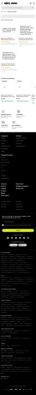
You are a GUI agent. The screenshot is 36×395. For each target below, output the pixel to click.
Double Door (20, 310)
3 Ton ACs (11, 266)
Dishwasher (25, 308)
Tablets (3, 345)
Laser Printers (4, 371)
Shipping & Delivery (22, 186)
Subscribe (18, 230)
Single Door (12, 310)
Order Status (5, 195)
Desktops (26, 367)
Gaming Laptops (18, 367)
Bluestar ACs (4, 256)
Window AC (20, 302)
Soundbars (26, 295)
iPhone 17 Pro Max (5, 162)
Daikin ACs (18, 254)
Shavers (10, 338)
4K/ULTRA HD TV (20, 279)
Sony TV (30, 277)
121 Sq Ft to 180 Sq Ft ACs (19, 270)
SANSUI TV (3, 277)
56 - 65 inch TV (24, 283)
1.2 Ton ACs (23, 262)
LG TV (24, 277)
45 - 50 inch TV (4, 283)
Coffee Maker (4, 319)
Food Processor (20, 319)
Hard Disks (8, 362)
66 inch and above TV (6, 285)
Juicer (23, 321)
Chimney (19, 317)
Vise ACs (3, 254)
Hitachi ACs (4, 258)
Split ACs (12, 260)
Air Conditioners (5, 302)
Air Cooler (3, 170)
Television (3, 138)
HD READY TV (9, 281)
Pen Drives (28, 360)
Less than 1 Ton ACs (6, 262)
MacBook (9, 367)
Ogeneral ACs (4, 260)
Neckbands (17, 330)
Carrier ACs (29, 256)
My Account (19, 188)
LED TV (3, 291)
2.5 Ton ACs (4, 266)
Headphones (25, 330)
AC (1, 167)
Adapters (3, 352)
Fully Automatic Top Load (19, 304)
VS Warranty (19, 143)
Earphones (3, 332)
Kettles (21, 323)
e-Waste (3, 188)
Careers (3, 186)
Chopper (26, 317)
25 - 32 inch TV (19, 281)
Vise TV (10, 277)
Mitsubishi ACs (20, 256)
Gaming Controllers (16, 295)
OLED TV (12, 279)
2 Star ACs (18, 266)
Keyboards (9, 358)
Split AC (13, 302)
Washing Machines (5, 146)
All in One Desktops (6, 369)
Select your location (12, 11)
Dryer (19, 308)
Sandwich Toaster (19, 325)
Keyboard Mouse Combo (20, 358)
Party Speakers (4, 148)
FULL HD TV (30, 279)
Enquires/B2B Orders (20, 146)
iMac (14, 369)
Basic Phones (19, 350)
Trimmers (3, 338)
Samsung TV (17, 277)
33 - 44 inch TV (28, 281)
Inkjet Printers (26, 369)
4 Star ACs (3, 268)
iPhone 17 (3, 157)
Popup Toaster (9, 325)
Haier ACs (30, 258)
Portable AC (28, 302)
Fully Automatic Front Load (22, 306)
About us (4, 184)
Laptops (3, 143)
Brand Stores (19, 201)
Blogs (3, 193)
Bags (29, 358)
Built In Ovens (12, 317)
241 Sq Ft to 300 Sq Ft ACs (23, 272)
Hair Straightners (26, 338)
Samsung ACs (22, 258)
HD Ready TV (10, 291)
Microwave (27, 323)
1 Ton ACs (15, 262)
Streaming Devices (13, 293)
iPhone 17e (3, 165)
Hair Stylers (17, 338)
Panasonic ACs (13, 258)
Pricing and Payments (6, 201)
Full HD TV (3, 293)
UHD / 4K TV (24, 291)
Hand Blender (4, 321)
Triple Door (28, 310)
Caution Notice (19, 206)
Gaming (3, 151)
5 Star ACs (11, 268)
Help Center (19, 184)
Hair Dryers (4, 340)
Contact (3, 191)
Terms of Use (19, 204)
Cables (26, 350)
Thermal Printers (24, 371)
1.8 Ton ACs (12, 264)
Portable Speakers (12, 332)
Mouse (2, 358)
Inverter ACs (29, 268)
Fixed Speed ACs (20, 268)
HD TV (2, 281)
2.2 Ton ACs (27, 264)
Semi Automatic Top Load (7, 306)
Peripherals (21, 360)
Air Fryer (28, 319)
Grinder (15, 323)
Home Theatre (4, 297)
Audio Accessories (24, 293)
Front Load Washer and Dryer (8, 308)
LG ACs (24, 254)
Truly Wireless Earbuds (6, 330)
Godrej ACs (12, 256)
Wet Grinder (29, 325)
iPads (8, 345)
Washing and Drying (6, 304)
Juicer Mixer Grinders (6, 323)
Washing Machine (5, 178)
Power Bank (10, 352)
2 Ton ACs (19, 264)
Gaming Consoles (5, 295)
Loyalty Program (19, 140)
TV (1, 173)
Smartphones (4, 350)
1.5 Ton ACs (4, 264)
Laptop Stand (12, 360)
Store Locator (4, 204)
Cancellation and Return (21, 138)
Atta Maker (3, 317)
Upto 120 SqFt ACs (5, 270)
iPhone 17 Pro (4, 160)
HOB (19, 321)
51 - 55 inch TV (14, 283)
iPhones (12, 350)
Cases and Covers (20, 352)
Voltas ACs (10, 254)
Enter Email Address (9, 221)
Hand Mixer (12, 321)
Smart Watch (4, 378)
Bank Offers (3, 206)
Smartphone (4, 140)
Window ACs (19, 260)
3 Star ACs (26, 266)
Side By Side (4, 312)
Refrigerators (4, 310)
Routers (3, 373)
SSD (2, 362)
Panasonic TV (4, 279)
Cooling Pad (4, 360)
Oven (2, 325)
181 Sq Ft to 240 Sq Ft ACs (7, 272)
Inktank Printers (14, 371)
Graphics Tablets (16, 345)
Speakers (12, 297)
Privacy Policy (19, 209)
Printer (19, 369)
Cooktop (12, 319)
